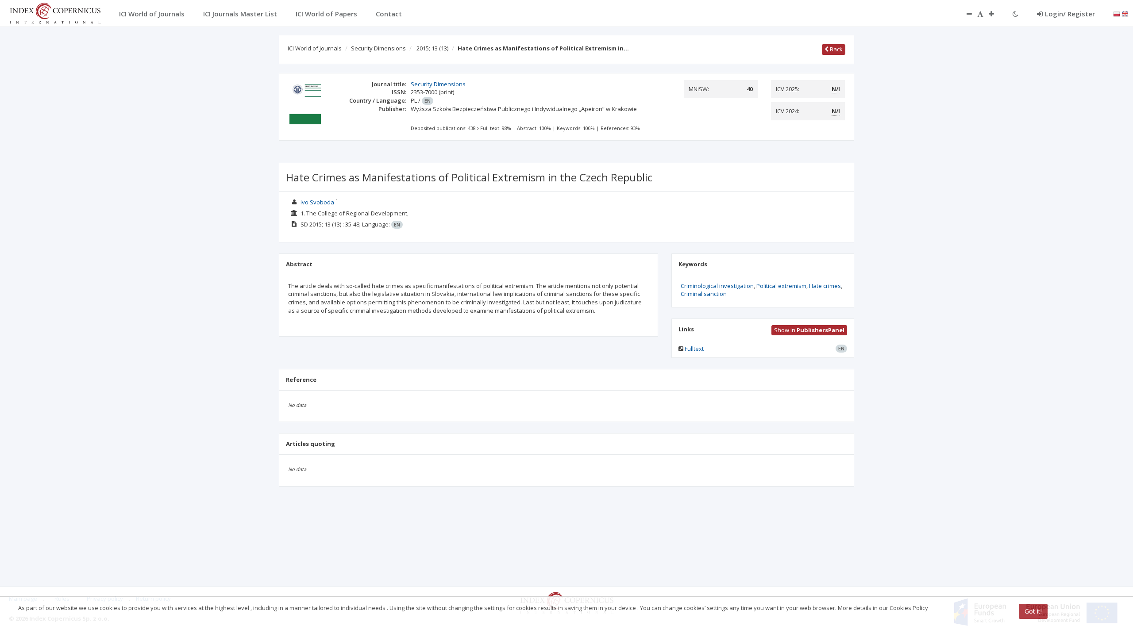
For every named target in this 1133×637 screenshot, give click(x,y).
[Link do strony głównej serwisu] (55, 12)
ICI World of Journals (315, 48)
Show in (809, 330)
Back (836, 49)
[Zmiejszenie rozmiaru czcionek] (964, 13)
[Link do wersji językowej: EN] (1125, 13)
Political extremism (781, 286)
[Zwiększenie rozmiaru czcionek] (995, 13)
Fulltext (694, 349)
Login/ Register (1070, 13)
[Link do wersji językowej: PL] (1116, 13)
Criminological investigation (717, 286)
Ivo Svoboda (317, 202)
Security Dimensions (378, 48)
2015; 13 (432, 48)
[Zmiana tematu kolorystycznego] (1015, 13)
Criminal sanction (704, 294)
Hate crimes (825, 286)
